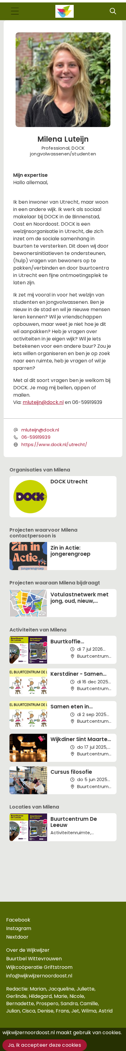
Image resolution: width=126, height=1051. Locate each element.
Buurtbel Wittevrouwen (34, 958)
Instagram (18, 928)
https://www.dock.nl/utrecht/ (54, 445)
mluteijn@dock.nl (43, 402)
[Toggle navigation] (14, 11)
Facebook (18, 919)
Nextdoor (17, 936)
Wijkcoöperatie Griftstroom (39, 967)
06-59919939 (35, 437)
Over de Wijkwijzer (28, 950)
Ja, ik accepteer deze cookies (44, 1045)
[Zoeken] (113, 11)
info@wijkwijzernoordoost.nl (39, 975)
